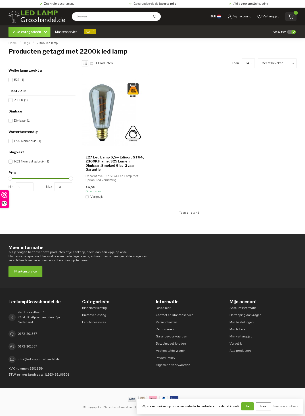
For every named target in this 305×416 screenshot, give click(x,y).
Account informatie (243, 308)
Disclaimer (163, 308)
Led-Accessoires (94, 322)
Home (12, 43)
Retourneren (165, 329)
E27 (19, 79)
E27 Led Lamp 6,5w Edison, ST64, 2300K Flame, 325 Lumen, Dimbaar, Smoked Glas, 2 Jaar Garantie (115, 163)
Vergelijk (96, 196)
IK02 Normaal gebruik (31, 161)
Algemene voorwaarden (173, 365)
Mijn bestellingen (242, 322)
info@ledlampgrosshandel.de (39, 359)
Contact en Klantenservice (174, 315)
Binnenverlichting (94, 308)
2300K (21, 100)
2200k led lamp (47, 43)
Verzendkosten (166, 322)
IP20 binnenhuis (27, 141)
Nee (263, 406)
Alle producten (240, 351)
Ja (247, 406)
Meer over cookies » (285, 406)
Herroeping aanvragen (245, 315)
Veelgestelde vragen (171, 351)
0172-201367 (27, 334)
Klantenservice (66, 31)
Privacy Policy (165, 358)
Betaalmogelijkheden (171, 343)
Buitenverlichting (94, 315)
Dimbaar (22, 120)
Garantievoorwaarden (171, 336)
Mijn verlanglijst (241, 336)
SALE (90, 31)
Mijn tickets (237, 329)
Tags (26, 43)
